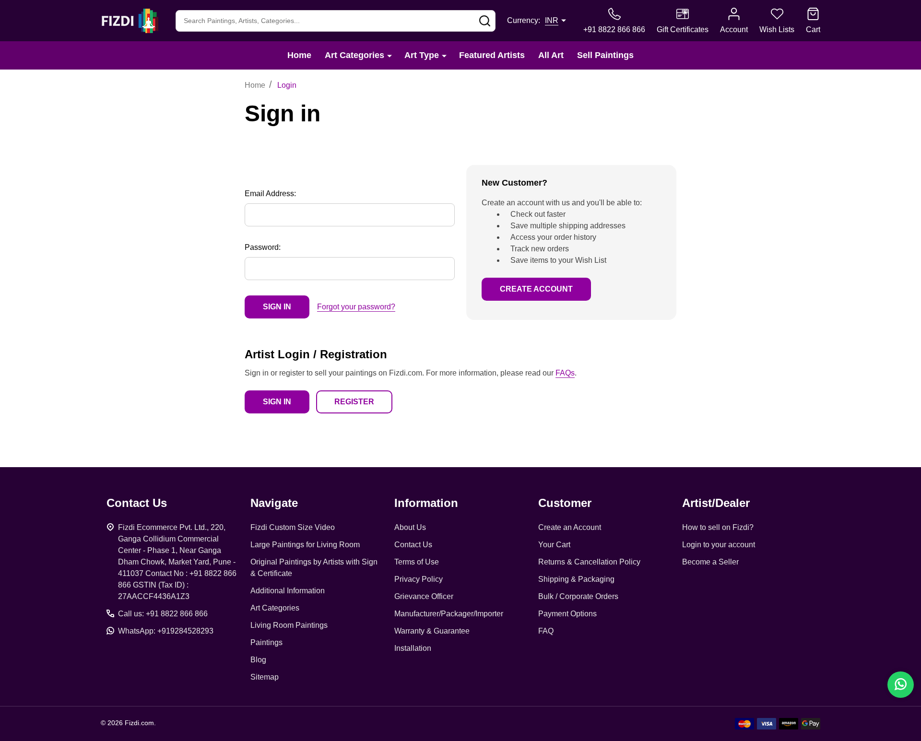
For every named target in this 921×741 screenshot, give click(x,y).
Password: (263, 247)
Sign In (277, 402)
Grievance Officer (423, 596)
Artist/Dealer (716, 502)
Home (299, 55)
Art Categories (354, 55)
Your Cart (554, 545)
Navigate (274, 502)
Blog (258, 660)
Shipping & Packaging (576, 579)
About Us (410, 527)
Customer (564, 502)
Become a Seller (710, 562)
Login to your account (718, 545)
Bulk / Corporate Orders (578, 596)
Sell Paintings (605, 55)
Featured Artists (492, 55)
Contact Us (413, 545)
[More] (389, 55)
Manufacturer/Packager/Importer (448, 614)
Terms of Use (416, 562)
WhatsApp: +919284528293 (165, 631)
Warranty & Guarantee (432, 631)
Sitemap (264, 677)
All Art (551, 55)
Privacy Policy (418, 579)
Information (426, 502)
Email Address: (270, 193)
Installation (412, 648)
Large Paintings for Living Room (305, 545)
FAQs (565, 373)
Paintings (266, 642)
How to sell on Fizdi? (718, 527)
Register (354, 402)
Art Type (421, 55)
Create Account (536, 289)
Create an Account (569, 527)
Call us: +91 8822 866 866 (163, 614)
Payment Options (567, 614)
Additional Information (287, 591)
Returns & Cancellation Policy (589, 562)
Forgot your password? (356, 307)
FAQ (546, 631)
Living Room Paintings (289, 625)
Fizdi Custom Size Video (292, 527)
